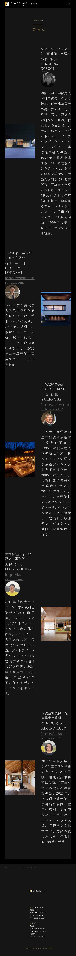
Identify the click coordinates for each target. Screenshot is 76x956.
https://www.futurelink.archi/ (55, 406)
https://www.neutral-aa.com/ (20, 280)
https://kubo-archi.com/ (16, 576)
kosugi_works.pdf (47, 71)
